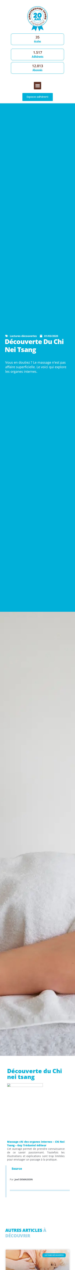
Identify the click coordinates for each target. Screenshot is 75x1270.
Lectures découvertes (23, 336)
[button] (37, 85)
